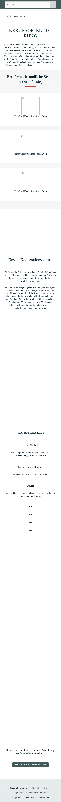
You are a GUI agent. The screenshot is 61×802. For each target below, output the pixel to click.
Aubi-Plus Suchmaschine (30, 764)
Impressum (19, 792)
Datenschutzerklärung (20, 788)
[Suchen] (53, 4)
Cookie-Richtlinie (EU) (36, 792)
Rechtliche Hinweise (41, 788)
